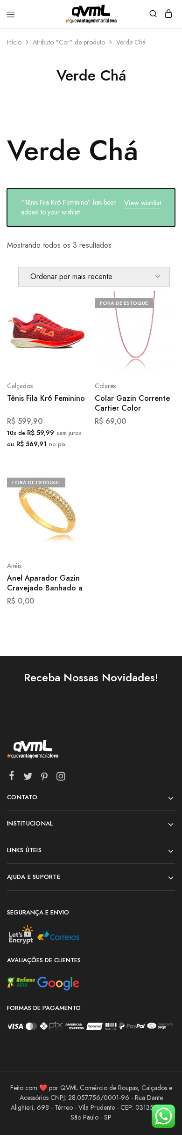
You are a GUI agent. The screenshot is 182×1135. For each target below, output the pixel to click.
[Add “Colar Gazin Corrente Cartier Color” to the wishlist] (158, 336)
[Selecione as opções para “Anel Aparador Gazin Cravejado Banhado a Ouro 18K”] (70, 481)
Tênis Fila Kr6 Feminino (46, 398)
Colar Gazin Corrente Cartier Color (132, 403)
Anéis (14, 565)
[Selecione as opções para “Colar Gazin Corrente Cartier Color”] (158, 302)
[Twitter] (28, 778)
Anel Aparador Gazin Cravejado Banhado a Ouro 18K (45, 583)
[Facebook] (12, 777)
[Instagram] (61, 778)
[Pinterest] (44, 778)
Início (14, 42)
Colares (105, 386)
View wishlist (142, 203)
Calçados (20, 386)
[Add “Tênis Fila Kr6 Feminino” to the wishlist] (70, 336)
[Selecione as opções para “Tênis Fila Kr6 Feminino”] (70, 302)
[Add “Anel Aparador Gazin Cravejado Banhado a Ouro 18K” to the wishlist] (70, 516)
